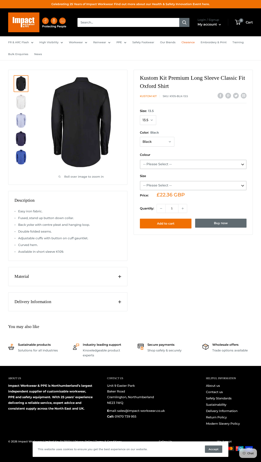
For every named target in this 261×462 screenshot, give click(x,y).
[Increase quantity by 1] (182, 208)
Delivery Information (222, 411)
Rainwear (99, 42)
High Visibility (49, 42)
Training (238, 42)
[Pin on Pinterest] (228, 96)
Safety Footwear (143, 42)
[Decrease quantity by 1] (161, 208)
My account (208, 24)
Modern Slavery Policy (223, 423)
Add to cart (165, 223)
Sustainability (216, 405)
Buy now (221, 223)
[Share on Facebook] (220, 96)
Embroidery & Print (214, 42)
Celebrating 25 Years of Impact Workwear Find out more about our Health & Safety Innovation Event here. (130, 4)
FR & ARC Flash (18, 42)
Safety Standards (219, 398)
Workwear (76, 42)
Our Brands (168, 42)
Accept (214, 449)
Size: (147, 111)
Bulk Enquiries (18, 54)
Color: (149, 132)
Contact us (214, 392)
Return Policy (216, 417)
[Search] (184, 22)
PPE (119, 42)
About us (213, 386)
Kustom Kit (148, 96)
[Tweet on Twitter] (236, 96)
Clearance (188, 42)
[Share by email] (244, 96)
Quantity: (147, 208)
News (38, 54)
